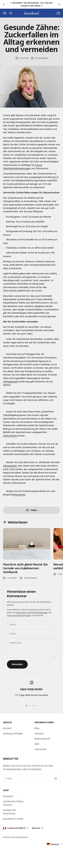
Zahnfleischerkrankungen (16, 168)
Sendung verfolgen (13, 733)
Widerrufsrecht (42, 738)
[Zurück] (3, 4)
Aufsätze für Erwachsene (9, 812)
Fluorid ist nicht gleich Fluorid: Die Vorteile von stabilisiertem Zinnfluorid (25, 568)
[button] (54, 844)
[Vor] (59, 4)
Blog (37, 728)
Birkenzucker (19, 494)
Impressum (40, 749)
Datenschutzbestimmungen (19, 615)
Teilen (33, 510)
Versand (39, 733)
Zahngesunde (10, 381)
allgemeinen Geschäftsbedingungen (32, 612)
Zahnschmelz (10, 435)
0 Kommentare (41, 58)
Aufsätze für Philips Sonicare (13, 803)
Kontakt (7, 728)
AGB (37, 743)
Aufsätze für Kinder (13, 818)
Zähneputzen (10, 465)
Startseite (8, 796)
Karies (38, 165)
